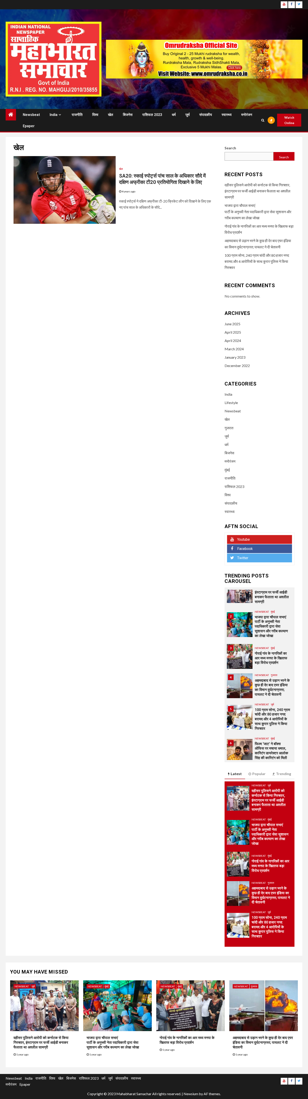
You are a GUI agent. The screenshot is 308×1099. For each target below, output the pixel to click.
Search (230, 148)
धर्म (174, 115)
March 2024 (234, 349)
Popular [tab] (259, 773)
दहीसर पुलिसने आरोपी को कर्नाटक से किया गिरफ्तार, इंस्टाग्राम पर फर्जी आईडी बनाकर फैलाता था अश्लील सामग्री (257, 191)
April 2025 (233, 332)
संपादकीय (205, 115)
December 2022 (237, 365)
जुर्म (187, 115)
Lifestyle (231, 402)
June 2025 (232, 324)
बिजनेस (128, 115)
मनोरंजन (246, 115)
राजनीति (77, 115)
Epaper (29, 126)
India (53, 115)
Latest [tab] (236, 773)
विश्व (95, 115)
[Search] (262, 120)
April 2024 (233, 340)
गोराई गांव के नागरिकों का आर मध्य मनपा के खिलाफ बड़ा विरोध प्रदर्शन (271, 658)
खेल (110, 115)
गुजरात (229, 428)
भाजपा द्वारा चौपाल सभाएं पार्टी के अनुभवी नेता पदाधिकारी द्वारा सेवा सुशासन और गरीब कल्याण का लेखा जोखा (258, 211)
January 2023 (235, 357)
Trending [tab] (283, 773)
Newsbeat (31, 115)
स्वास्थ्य (227, 115)
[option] (259, 593)
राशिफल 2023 (152, 115)
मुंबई (227, 470)
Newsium (191, 1094)
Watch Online (289, 120)
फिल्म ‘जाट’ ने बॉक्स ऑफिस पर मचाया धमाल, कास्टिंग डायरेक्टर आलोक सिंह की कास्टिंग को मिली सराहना (271, 753)
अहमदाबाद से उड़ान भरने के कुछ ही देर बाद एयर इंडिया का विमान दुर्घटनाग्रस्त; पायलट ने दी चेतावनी (263, 1042)
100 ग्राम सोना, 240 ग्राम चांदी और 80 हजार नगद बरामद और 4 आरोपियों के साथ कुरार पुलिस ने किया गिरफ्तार (257, 261)
